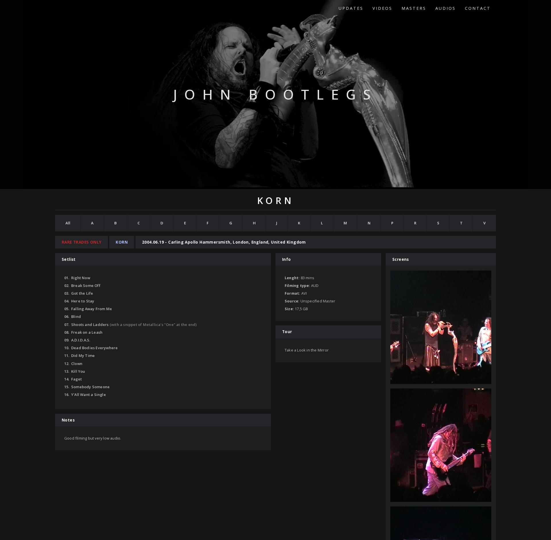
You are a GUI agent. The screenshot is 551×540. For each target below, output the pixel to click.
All (67, 223)
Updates (351, 8)
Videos (382, 8)
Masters (413, 8)
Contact (478, 8)
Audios (445, 8)
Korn (122, 242)
